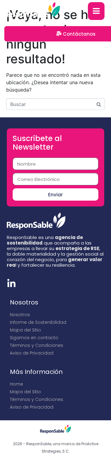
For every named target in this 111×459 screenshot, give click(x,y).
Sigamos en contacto (34, 338)
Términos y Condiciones (36, 345)
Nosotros (20, 315)
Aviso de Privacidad (31, 353)
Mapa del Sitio (25, 330)
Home (16, 384)
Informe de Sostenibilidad (38, 322)
